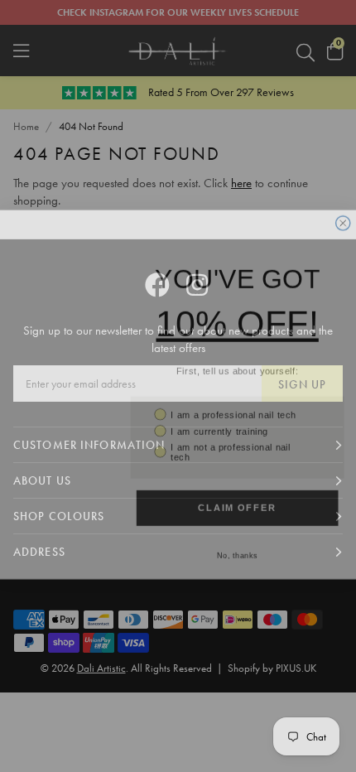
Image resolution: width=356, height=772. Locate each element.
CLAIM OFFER (237, 501)
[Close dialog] (343, 217)
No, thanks (237, 549)
